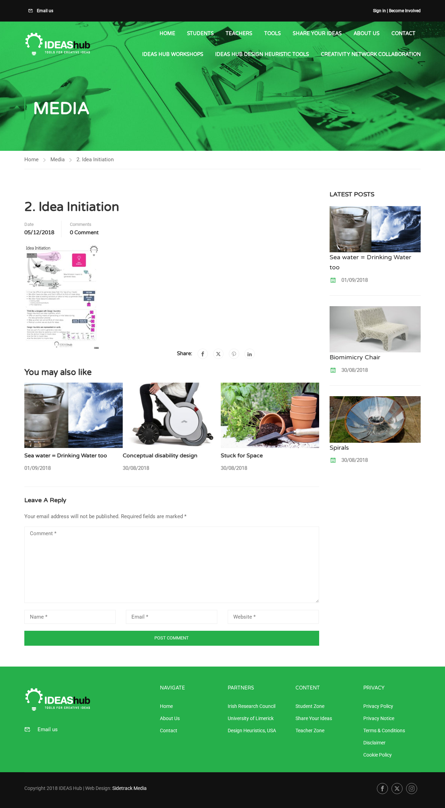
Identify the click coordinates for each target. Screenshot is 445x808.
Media (57, 159)
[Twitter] (218, 354)
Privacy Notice (378, 718)
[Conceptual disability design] (172, 415)
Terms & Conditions (384, 730)
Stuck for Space (242, 455)
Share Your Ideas (317, 33)
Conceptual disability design (160, 455)
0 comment (84, 232)
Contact (403, 33)
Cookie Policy (377, 755)
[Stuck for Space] (270, 415)
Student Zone (310, 706)
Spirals (339, 447)
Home (167, 33)
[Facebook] (202, 354)
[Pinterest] (234, 354)
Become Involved (405, 10)
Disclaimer (374, 742)
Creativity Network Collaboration (371, 54)
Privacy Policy (378, 706)
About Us (367, 33)
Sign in (379, 10)
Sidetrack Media (129, 788)
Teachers (239, 33)
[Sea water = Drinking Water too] (73, 415)
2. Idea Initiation (95, 159)
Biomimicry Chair (355, 357)
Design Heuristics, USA (252, 730)
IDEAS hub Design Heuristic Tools (262, 54)
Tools (272, 33)
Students (200, 33)
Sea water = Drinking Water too (65, 455)
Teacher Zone (310, 730)
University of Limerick (251, 718)
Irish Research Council (251, 706)
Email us (44, 10)
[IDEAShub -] (57, 44)
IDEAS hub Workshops (172, 54)
